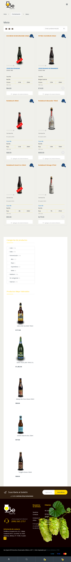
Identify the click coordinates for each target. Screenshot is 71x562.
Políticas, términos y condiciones (48, 522)
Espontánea (14, 267)
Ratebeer (12, 274)
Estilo (11, 252)
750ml (60, 146)
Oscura (8, 82)
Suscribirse (61, 492)
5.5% (51, 82)
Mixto (12, 270)
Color (11, 248)
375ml (60, 211)
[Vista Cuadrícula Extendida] (6, 29)
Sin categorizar (14, 278)
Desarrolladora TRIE (53, 550)
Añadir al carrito (63, 88)
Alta (12, 259)
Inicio (5, 14)
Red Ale (8, 79)
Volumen (12, 282)
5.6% (51, 146)
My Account (9, 559)
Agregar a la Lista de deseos (20, 94)
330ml (60, 82)
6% (19, 211)
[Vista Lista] (12, 29)
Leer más (31, 88)
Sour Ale (8, 76)
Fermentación (16, 14)
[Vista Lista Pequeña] (9, 29)
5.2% (19, 146)
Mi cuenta (48, 510)
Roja (7, 146)
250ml (28, 82)
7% (51, 211)
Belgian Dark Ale (42, 79)
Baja (12, 263)
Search (27, 559)
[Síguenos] (5, 538)
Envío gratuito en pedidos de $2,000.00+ (37, 526)
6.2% (19, 82)
